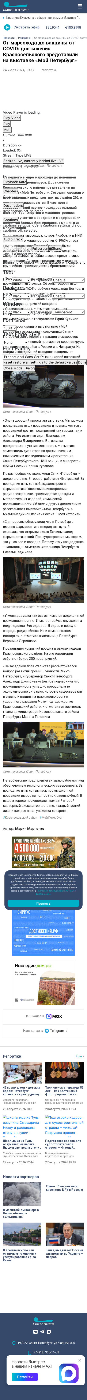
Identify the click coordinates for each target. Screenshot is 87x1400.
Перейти (25, 1377)
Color (7, 280)
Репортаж (48, 70)
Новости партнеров (21, 1177)
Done (82, 362)
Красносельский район (20, 817)
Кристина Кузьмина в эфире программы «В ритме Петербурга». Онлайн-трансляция (45, 17)
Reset (40, 362)
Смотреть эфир (26, 27)
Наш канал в (34, 1016)
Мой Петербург (51, 817)
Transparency (41, 280)
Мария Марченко (29, 828)
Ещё (79, 1056)
